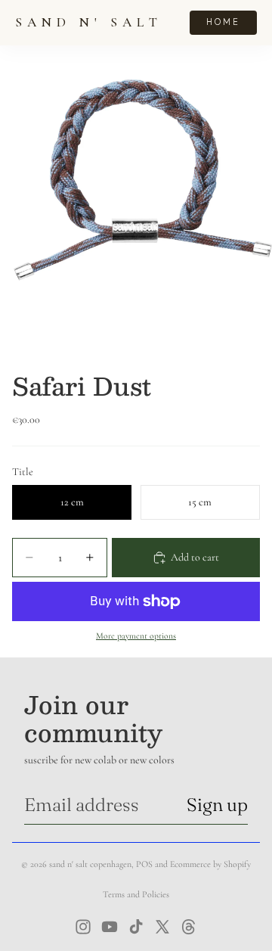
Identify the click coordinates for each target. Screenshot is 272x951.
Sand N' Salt (88, 22)
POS (144, 864)
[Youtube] (109, 927)
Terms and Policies (136, 894)
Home (223, 22)
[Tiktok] (136, 927)
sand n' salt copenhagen (90, 864)
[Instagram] (83, 927)
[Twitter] (162, 927)
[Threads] (189, 927)
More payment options (136, 635)
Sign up (217, 805)
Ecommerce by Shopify (210, 864)
